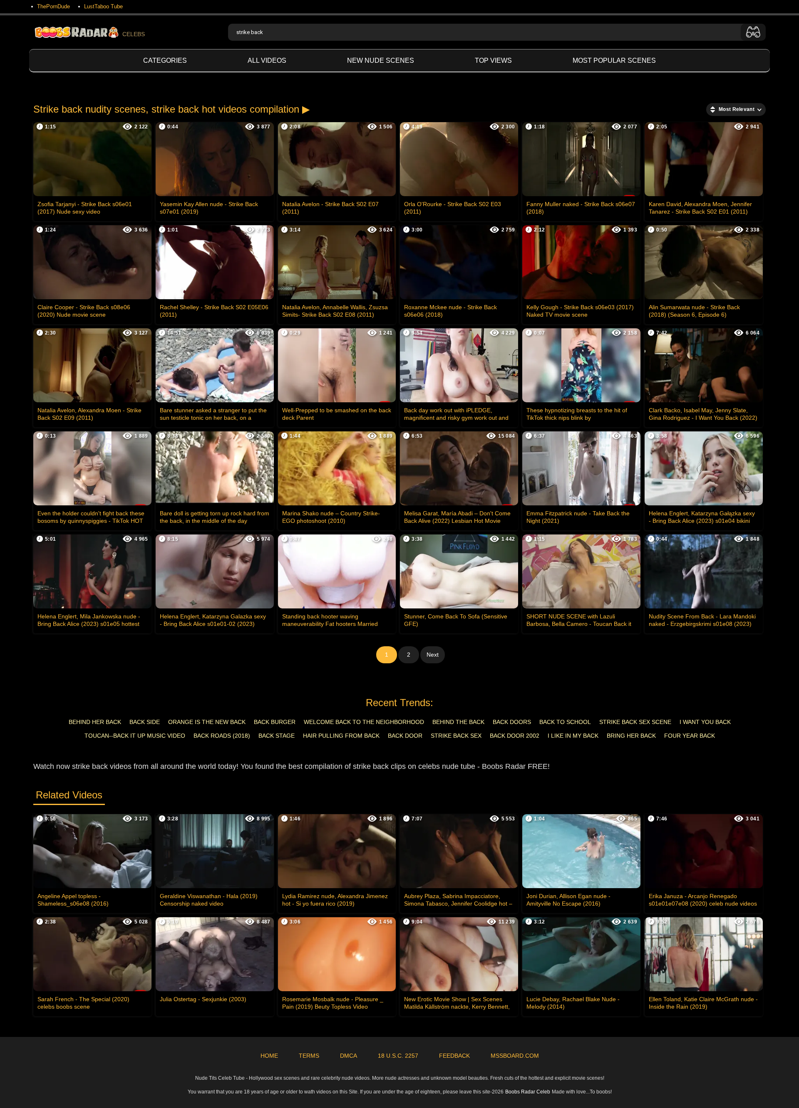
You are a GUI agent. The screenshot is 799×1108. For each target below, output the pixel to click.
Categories (165, 60)
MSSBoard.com (515, 1055)
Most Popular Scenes (614, 60)
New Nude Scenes (380, 60)
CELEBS (133, 34)
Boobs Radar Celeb (527, 1092)
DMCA (348, 1055)
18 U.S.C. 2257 (398, 1055)
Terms (309, 1055)
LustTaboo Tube (103, 6)
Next (433, 654)
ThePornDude (53, 6)
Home (269, 1055)
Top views (493, 60)
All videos (267, 60)
